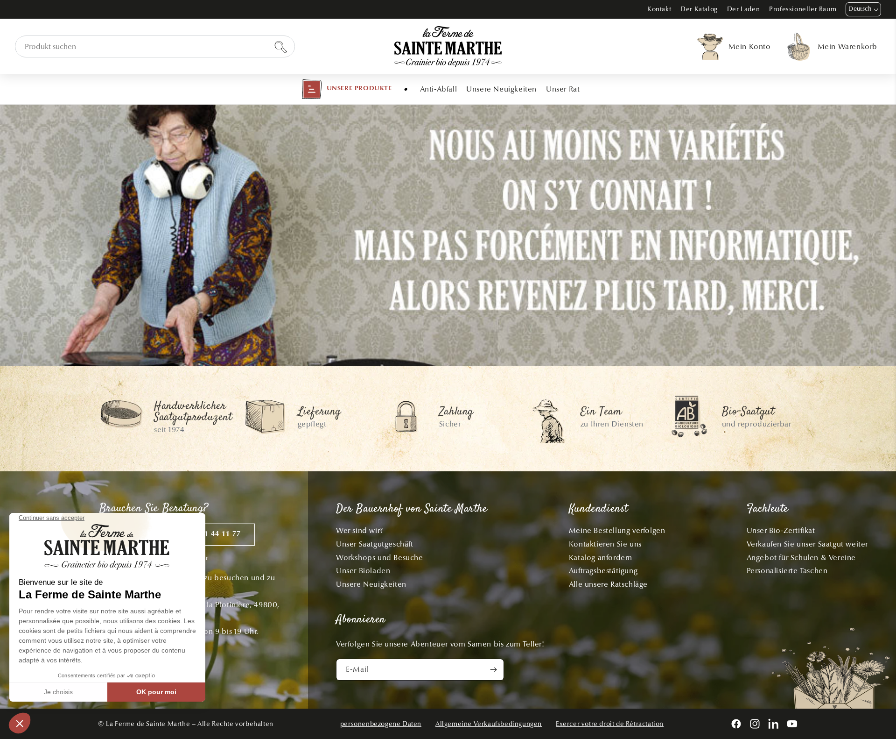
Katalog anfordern (600, 557)
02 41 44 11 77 (215, 534)
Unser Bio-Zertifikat (781, 530)
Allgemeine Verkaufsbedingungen (488, 724)
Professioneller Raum (802, 9)
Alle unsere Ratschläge (608, 584)
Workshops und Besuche (379, 557)
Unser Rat (563, 89)
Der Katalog (699, 9)
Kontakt (659, 9)
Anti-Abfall (438, 89)
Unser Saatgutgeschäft (374, 544)
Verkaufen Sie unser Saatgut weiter (807, 544)
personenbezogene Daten (380, 724)
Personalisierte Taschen (787, 570)
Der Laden (743, 9)
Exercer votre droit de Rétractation (610, 724)
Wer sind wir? (359, 530)
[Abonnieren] (493, 670)
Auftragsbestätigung (603, 570)
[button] (346, 89)
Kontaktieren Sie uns (605, 544)
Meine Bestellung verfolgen (617, 530)
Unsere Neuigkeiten (501, 89)
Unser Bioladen (363, 570)
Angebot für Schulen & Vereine (801, 557)
